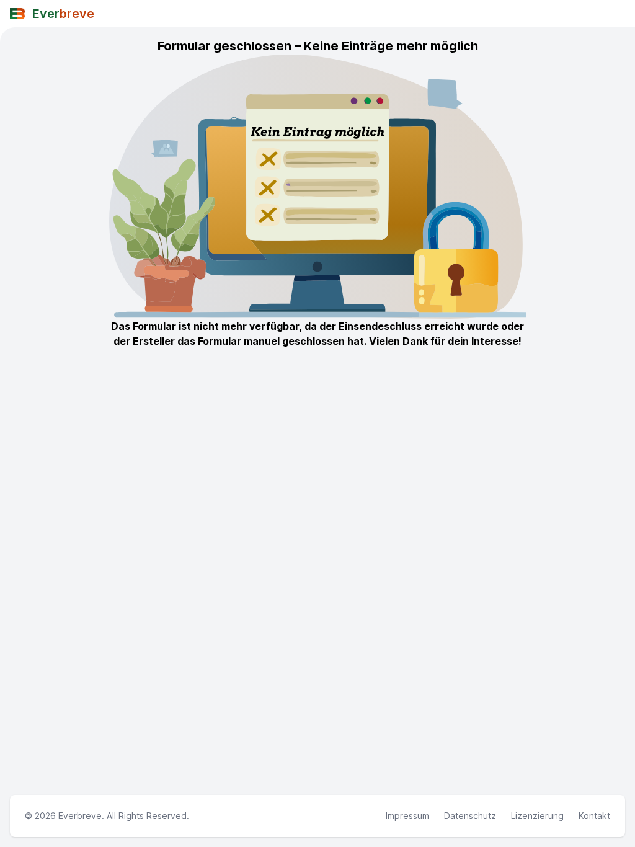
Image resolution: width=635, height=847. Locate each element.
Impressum (407, 815)
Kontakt (594, 815)
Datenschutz (470, 815)
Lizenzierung (537, 815)
